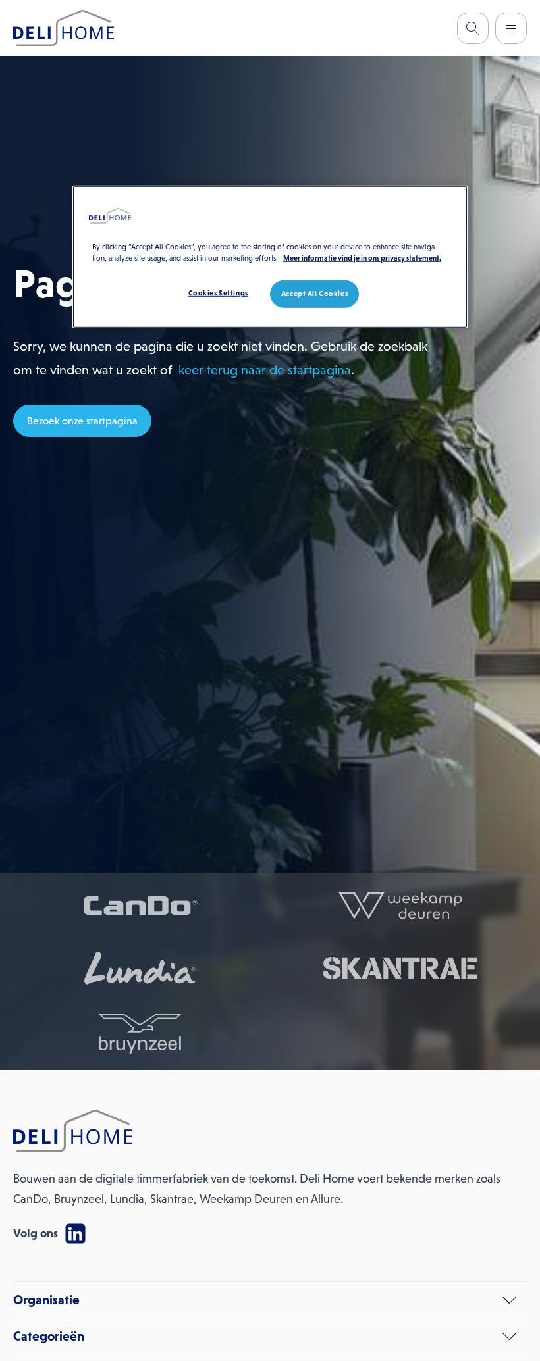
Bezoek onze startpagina (82, 420)
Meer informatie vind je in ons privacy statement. (362, 258)
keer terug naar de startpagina (264, 370)
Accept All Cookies (314, 293)
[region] (270, 257)
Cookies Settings (218, 293)
